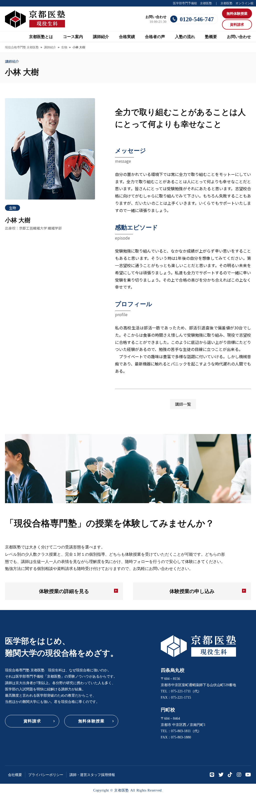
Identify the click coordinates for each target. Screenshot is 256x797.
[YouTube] (248, 775)
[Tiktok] (230, 775)
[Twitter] (221, 775)
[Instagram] (239, 775)
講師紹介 (50, 47)
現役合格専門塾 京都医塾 (22, 47)
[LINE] (212, 775)
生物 (64, 47)
